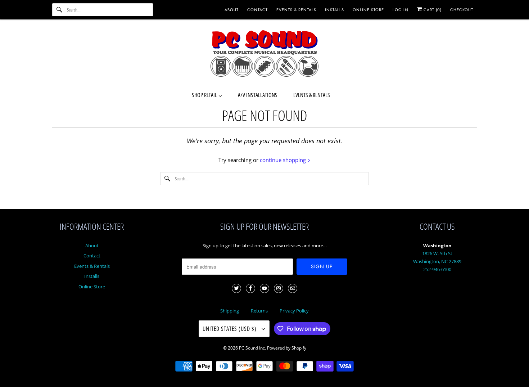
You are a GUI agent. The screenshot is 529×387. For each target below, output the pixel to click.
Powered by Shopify (286, 348)
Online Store (91, 286)
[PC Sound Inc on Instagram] (278, 288)
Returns (259, 310)
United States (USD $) (230, 329)
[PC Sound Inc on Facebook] (250, 288)
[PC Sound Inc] (264, 54)
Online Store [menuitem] (368, 10)
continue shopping (283, 159)
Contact (91, 255)
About (92, 245)
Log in (400, 10)
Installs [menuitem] (334, 10)
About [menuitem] (232, 10)
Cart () (432, 10)
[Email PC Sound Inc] (292, 288)
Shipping (229, 310)
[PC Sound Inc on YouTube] (264, 288)
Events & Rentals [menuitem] (296, 10)
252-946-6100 (437, 269)
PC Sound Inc (252, 348)
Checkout (461, 10)
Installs (91, 276)
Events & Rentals (92, 266)
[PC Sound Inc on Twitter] (236, 288)
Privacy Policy (294, 310)
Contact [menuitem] (257, 10)
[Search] (59, 9)
